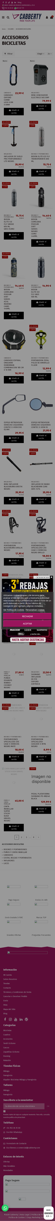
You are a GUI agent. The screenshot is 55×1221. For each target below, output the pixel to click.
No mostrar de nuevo (43, 577)
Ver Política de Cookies (13, 609)
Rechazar (27, 616)
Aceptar (27, 623)
